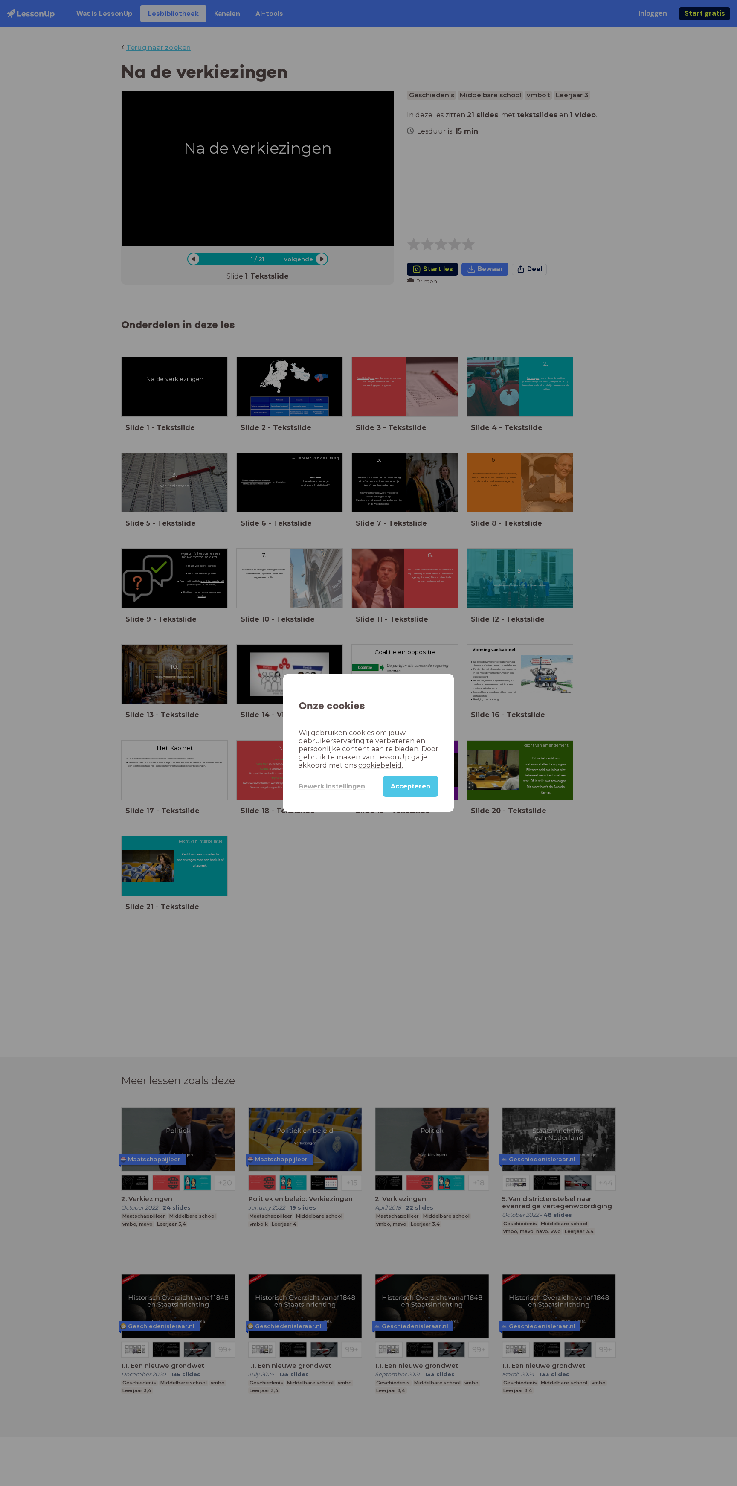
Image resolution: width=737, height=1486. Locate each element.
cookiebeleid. (380, 765)
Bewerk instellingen (332, 786)
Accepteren (410, 786)
